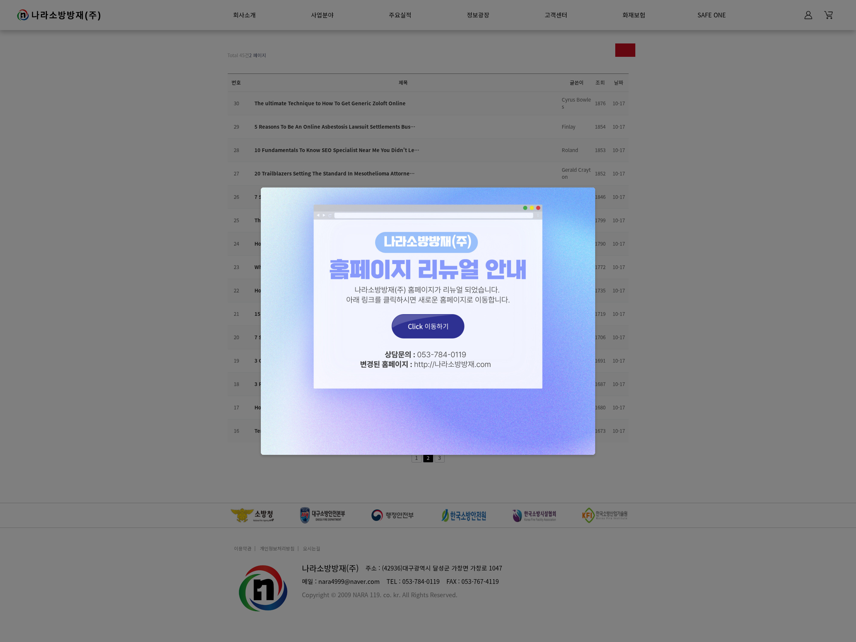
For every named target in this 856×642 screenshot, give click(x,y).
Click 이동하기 (428, 321)
